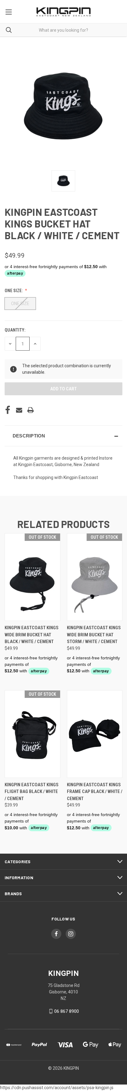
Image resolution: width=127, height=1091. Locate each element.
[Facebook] (8, 410)
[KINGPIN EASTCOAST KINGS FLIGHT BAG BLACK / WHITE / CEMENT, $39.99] (32, 734)
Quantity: (15, 330)
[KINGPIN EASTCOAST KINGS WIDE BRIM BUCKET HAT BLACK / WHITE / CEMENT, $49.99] (32, 577)
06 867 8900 (66, 1011)
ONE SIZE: (14, 290)
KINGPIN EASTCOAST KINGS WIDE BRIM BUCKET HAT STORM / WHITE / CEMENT (94, 634)
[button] (63, 435)
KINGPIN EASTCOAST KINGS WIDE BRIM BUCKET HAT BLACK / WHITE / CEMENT (32, 634)
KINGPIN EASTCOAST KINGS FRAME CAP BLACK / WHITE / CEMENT (94, 791)
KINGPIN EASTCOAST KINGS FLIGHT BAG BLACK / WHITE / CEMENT (32, 791)
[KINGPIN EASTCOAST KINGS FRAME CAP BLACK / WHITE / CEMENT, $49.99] (94, 734)
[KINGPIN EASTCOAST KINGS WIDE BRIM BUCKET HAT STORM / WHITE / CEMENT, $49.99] (94, 577)
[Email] (19, 410)
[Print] (30, 410)
